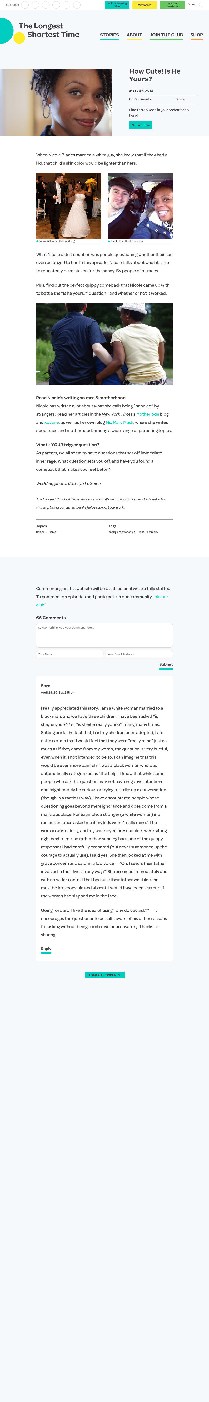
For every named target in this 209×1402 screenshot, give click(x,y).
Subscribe (141, 125)
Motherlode (147, 414)
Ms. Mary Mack (119, 422)
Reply (46, 948)
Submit (166, 664)
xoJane (51, 422)
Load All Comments (104, 975)
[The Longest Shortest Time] (49, 31)
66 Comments (140, 99)
